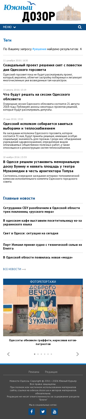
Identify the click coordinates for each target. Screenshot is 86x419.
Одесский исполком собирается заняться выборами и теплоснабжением (37, 126)
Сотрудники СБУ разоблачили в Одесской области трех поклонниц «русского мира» (41, 210)
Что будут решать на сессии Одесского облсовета (36, 96)
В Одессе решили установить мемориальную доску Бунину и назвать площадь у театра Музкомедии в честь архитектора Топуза (41, 166)
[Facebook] (31, 411)
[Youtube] (54, 411)
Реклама (34, 372)
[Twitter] (43, 411)
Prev (8, 354)
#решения (39, 49)
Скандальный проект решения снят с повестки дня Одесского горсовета (42, 67)
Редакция (51, 372)
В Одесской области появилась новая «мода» (38, 257)
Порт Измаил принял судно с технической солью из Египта (42, 246)
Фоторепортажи (43, 282)
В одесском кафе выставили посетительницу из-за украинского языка (42, 222)
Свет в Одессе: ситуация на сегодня (30, 233)
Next (78, 354)
